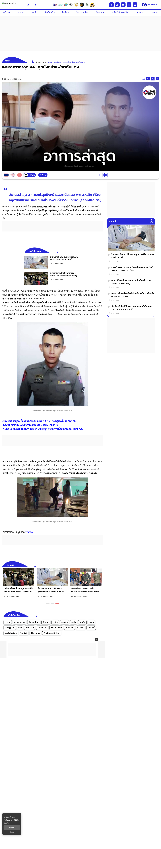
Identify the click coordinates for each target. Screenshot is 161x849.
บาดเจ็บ (64, 622)
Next (102, 564)
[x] (117, 4)
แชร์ (143, 79)
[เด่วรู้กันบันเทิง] (65, 4)
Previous (97, 564)
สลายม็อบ (30, 627)
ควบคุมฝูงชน (19, 622)
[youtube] (123, 4)
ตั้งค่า (12, 832)
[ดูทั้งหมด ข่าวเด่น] (151, 221)
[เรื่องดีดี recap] (60, 4)
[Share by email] (157, 78)
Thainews (35, 633)
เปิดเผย (46, 622)
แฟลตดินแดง (56, 627)
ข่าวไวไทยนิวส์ (11, 633)
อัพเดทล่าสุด (34, 622)
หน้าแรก (38, 62)
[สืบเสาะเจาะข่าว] (55, 4)
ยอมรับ (11, 828)
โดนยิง (82, 622)
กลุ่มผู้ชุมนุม (9, 627)
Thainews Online (52, 633)
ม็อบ (20, 627)
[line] (135, 4)
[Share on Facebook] (148, 78)
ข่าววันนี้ (91, 627)
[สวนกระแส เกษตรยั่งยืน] (87, 4)
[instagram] (129, 4)
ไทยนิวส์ (23, 633)
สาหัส (73, 622)
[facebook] (111, 4)
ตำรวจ (7, 622)
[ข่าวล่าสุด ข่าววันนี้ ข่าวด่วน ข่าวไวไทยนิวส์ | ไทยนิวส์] (13, 4)
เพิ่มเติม (6, 823)
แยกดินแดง (42, 627)
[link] (52, 262)
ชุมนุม (91, 622)
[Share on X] (153, 78)
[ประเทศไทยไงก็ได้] (92, 4)
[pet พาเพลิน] (71, 4)
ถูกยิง (55, 622)
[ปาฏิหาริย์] (81, 4)
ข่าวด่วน (80, 627)
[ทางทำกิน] (76, 4)
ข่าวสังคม (69, 627)
